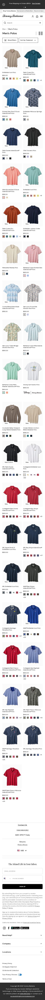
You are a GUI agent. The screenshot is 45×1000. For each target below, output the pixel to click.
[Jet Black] (10, 158)
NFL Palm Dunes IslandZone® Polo (8, 468)
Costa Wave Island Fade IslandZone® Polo (10, 307)
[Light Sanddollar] (28, 119)
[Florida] (10, 516)
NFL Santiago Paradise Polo (32, 749)
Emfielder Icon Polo (9, 72)
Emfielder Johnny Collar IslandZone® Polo (31, 229)
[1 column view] (36, 33)
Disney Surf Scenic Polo (31, 385)
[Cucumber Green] (10, 436)
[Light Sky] (38, 80)
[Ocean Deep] (34, 80)
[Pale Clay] (7, 158)
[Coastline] (7, 436)
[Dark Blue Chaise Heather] (7, 78)
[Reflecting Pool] (24, 80)
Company (6, 944)
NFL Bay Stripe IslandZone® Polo (32, 548)
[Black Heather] (24, 156)
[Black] (24, 119)
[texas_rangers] (24, 634)
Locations (6, 952)
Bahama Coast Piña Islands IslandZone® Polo (32, 346)
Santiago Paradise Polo (10, 750)
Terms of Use (32, 916)
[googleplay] (15, 928)
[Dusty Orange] (7, 392)
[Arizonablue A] (34, 676)
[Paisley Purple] (28, 314)
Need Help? (7, 935)
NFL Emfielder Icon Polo (10, 586)
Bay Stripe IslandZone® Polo (29, 587)
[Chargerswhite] (7, 592)
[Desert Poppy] (13, 78)
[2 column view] (41, 33)
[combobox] (7, 879)
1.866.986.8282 (25, 994)
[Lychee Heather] (7, 197)
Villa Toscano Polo (29, 150)
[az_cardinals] (31, 555)
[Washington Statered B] (10, 636)
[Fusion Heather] (3, 197)
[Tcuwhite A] (34, 475)
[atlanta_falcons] (28, 555)
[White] (24, 353)
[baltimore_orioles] (38, 594)
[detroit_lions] (17, 475)
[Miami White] (24, 475)
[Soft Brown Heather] (31, 156)
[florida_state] (13, 516)
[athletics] (31, 594)
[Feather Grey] (24, 436)
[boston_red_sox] (17, 798)
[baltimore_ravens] (3, 475)
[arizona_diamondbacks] (28, 594)
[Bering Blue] (3, 158)
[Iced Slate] (28, 353)
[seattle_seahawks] (24, 555)
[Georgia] (17, 516)
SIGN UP (22, 886)
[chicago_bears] (10, 475)
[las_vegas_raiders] (7, 717)
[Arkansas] (38, 516)
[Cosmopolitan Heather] (10, 78)
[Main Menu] (41, 16)
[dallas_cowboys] (13, 475)
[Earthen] (24, 275)
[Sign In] (32, 16)
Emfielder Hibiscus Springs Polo (32, 112)
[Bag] (37, 16)
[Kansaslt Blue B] (24, 676)
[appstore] (24, 928)
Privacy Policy (7, 918)
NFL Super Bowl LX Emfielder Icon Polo (9, 548)
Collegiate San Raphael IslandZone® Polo (31, 669)
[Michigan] (3, 636)
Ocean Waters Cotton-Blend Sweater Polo (31, 429)
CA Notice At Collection (10, 970)
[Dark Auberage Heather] (3, 78)
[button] (25, 7)
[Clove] (3, 436)
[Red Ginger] (10, 119)
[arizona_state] (7, 516)
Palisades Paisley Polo (10, 268)
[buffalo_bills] (7, 475)
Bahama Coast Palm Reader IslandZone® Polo (11, 385)
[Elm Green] (31, 80)
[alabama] (38, 475)
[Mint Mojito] (3, 392)
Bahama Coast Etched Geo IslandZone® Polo (32, 268)
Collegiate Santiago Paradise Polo (9, 629)
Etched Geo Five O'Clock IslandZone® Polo (10, 112)
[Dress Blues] (31, 436)
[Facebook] (9, 928)
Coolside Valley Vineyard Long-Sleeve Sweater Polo (11, 429)
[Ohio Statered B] (7, 636)
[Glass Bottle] (24, 314)
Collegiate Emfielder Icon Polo (32, 468)
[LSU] (17, 676)
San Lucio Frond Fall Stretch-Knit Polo (30, 307)
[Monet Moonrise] (17, 78)
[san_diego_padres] (24, 594)
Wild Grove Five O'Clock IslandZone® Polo (10, 190)
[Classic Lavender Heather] (28, 156)
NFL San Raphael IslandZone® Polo (8, 711)
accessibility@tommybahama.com (22, 996)
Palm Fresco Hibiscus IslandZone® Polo (11, 791)
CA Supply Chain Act (9, 967)
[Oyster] (3, 274)
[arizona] (31, 516)
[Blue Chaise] (28, 436)
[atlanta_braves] (34, 594)
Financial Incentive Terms (31, 922)
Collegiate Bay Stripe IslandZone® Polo (30, 509)
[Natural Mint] (7, 119)
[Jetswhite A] (13, 592)
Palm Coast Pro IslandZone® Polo (29, 73)
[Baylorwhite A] (28, 475)
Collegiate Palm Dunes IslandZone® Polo (10, 509)
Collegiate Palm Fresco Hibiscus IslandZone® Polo (11, 669)
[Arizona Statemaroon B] (38, 676)
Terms (10, 908)
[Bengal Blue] (3, 119)
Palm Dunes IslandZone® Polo (10, 151)
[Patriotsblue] (10, 592)
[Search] (40, 22)
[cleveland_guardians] (3, 756)
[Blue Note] (24, 236)
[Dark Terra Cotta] (28, 80)
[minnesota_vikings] (24, 717)
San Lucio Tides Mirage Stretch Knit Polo (10, 346)
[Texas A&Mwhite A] (31, 475)
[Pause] (3, 4)
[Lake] (7, 274)
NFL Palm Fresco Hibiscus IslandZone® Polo (32, 711)
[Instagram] (4, 928)
